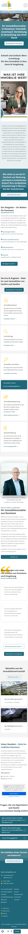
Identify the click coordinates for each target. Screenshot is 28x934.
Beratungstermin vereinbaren (14, 43)
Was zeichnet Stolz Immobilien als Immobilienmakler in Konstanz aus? (12, 820)
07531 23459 (6, 881)
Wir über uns (14, 557)
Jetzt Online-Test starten (14, 194)
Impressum (5, 908)
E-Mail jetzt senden (8, 883)
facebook (5, 916)
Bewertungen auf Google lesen (14, 654)
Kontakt (17, 931)
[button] (2, 931)
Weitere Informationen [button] (14, 796)
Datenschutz (6, 911)
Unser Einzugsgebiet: (10, 838)
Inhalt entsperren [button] (14, 793)
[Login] (8, 931)
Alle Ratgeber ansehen (8, 264)
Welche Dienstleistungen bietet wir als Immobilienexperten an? (12, 830)
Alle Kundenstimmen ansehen (13, 646)
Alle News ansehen (13, 677)
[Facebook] (11, 931)
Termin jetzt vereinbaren (13, 861)
